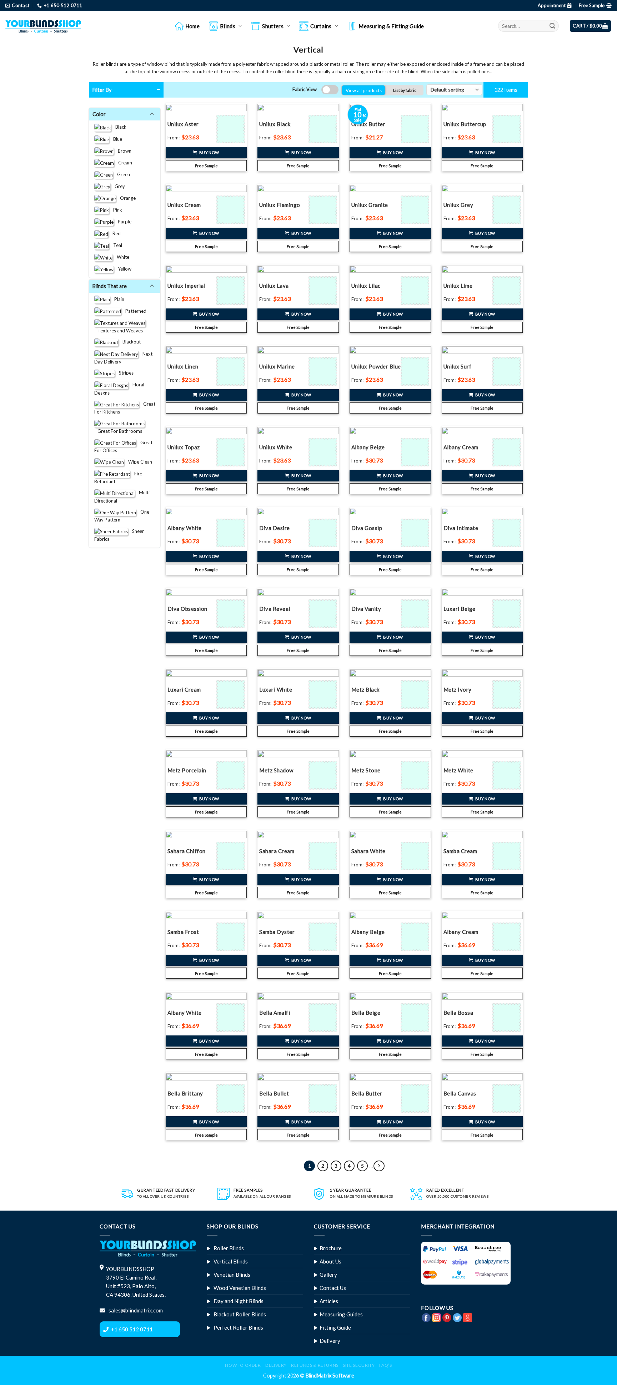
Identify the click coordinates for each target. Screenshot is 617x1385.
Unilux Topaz (183, 447)
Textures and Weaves (118, 330)
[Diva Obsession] (231, 613)
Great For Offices (123, 446)
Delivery (330, 1340)
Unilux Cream (184, 204)
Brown (122, 150)
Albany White (184, 527)
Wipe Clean (138, 461)
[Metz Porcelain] (231, 775)
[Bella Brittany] (231, 1098)
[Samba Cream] (507, 856)
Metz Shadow (276, 770)
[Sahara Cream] (323, 856)
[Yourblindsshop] (43, 26)
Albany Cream (460, 447)
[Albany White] (231, 533)
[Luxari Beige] (507, 613)
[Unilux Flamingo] (323, 210)
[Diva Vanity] (416, 613)
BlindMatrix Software (330, 1375)
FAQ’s (385, 1365)
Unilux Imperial (186, 285)
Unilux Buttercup (464, 124)
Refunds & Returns (314, 1365)
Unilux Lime (458, 285)
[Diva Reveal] (323, 613)
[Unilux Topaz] (231, 452)
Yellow (122, 269)
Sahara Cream (276, 851)
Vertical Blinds (231, 1261)
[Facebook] (426, 1317)
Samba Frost (183, 931)
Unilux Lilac (366, 285)
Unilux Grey (458, 204)
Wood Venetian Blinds (240, 1288)
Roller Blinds (229, 1248)
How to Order (243, 1365)
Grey (117, 186)
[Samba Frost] (231, 936)
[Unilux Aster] (231, 129)
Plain (117, 299)
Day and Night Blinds (239, 1301)
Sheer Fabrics (119, 534)
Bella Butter (366, 1093)
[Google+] (467, 1317)
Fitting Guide (335, 1327)
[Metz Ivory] (507, 694)
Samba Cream (460, 851)
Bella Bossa (458, 1012)
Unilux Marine (277, 366)
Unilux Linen (183, 366)
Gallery (328, 1274)
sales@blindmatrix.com (135, 1310)
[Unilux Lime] (507, 290)
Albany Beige (368, 447)
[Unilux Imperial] (231, 290)
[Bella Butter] (416, 1098)
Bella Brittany (185, 1093)
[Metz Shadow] (323, 775)
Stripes (124, 373)
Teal (115, 245)
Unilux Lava (274, 285)
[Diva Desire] (323, 533)
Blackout (129, 342)
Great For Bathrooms (118, 431)
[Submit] (552, 26)
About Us (330, 1261)
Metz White (458, 770)
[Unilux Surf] (507, 371)
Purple (122, 221)
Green (121, 174)
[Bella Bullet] (323, 1098)
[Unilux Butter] (416, 129)
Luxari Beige (459, 608)
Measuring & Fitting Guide (391, 26)
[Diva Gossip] (416, 533)
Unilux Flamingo (279, 204)
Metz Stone (366, 770)
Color (100, 114)
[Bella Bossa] (507, 1017)
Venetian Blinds (232, 1274)
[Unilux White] (323, 452)
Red (114, 233)
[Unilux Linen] (231, 371)
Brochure (331, 1248)
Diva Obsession (187, 608)
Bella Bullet (274, 1093)
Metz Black (365, 689)
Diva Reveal (274, 608)
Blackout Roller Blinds (240, 1314)
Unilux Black (274, 124)
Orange (126, 198)
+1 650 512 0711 (132, 1329)
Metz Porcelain (186, 770)
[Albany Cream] (507, 452)
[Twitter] (457, 1317)
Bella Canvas (459, 1093)
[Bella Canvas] (507, 1098)
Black (118, 127)
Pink (115, 209)
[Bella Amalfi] (323, 1017)
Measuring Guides (341, 1314)
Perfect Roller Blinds (238, 1327)
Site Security (359, 1365)
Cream (123, 162)
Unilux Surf (457, 366)
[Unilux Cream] (231, 210)
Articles (329, 1301)
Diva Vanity (366, 608)
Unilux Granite (369, 204)
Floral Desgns (119, 388)
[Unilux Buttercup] (507, 129)
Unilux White (275, 447)
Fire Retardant (118, 477)
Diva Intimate (460, 527)
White (120, 257)
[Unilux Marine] (323, 371)
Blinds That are (110, 286)
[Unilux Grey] (507, 210)
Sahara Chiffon (186, 851)
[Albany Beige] (416, 452)
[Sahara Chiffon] (231, 856)
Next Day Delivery (123, 357)
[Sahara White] (416, 856)
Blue (115, 139)
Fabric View (304, 89)
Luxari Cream (184, 689)
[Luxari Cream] (231, 694)
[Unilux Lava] (323, 290)
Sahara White (368, 851)
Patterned (133, 310)
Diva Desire (274, 527)
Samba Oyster (277, 931)
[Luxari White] (323, 694)
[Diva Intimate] (507, 533)
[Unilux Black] (323, 129)
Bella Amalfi (274, 1012)
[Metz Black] (416, 694)
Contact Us (333, 1288)
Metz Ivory (457, 689)
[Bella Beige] (416, 1017)
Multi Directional (122, 496)
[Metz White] (507, 775)
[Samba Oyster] (323, 936)
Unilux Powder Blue (376, 366)
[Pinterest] (447, 1317)
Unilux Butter (368, 124)
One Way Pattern (121, 516)
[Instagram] (436, 1317)
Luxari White (275, 689)
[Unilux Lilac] (416, 290)
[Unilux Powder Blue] (416, 371)
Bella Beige (366, 1012)
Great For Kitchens (124, 408)
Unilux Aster (183, 124)
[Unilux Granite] (416, 210)
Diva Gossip (366, 527)
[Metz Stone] (416, 775)
